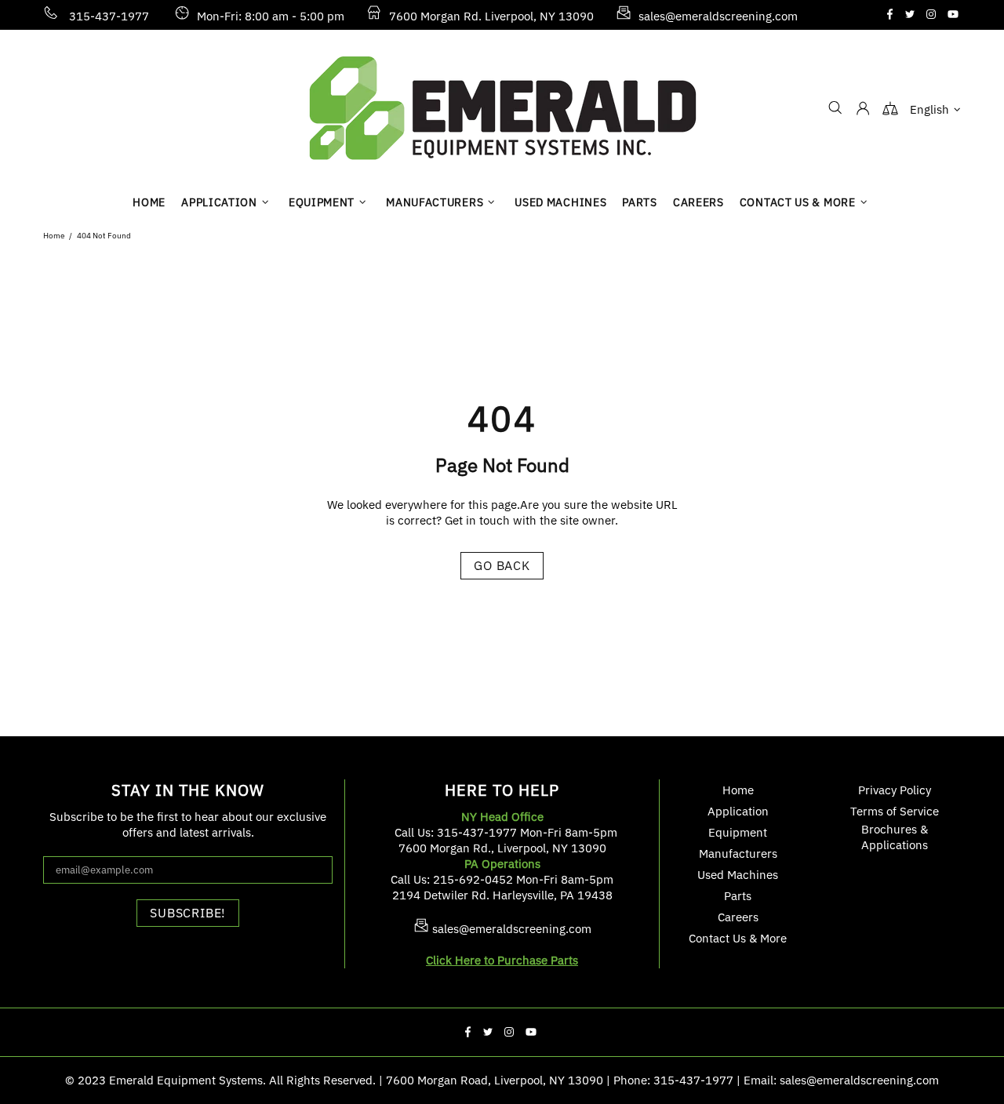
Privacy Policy (894, 790)
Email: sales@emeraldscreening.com (841, 1080)
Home (53, 236)
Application (738, 811)
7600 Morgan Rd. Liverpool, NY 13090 (491, 16)
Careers (738, 917)
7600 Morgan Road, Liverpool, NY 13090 (494, 1080)
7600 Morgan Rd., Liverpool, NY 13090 (502, 848)
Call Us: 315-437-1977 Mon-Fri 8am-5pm (506, 832)
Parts (737, 895)
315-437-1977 (109, 16)
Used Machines (737, 874)
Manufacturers (738, 853)
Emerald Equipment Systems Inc (502, 108)
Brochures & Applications (894, 837)
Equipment (737, 832)
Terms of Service (894, 811)
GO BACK (502, 565)
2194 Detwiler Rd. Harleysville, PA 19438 (502, 895)
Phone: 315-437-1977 (673, 1080)
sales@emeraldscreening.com (718, 16)
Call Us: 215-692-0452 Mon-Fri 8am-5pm (502, 879)
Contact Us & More (738, 938)
